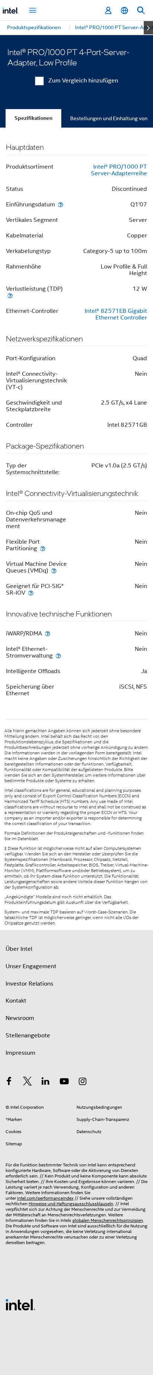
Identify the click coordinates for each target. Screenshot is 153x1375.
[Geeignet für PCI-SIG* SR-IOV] (31, 592)
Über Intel (19, 949)
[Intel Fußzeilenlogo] (20, 1304)
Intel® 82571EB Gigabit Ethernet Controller (116, 314)
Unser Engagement (31, 966)
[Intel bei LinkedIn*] (45, 1082)
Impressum (20, 1053)
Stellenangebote (28, 1035)
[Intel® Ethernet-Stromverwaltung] (58, 655)
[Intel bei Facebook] (9, 1082)
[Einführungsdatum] (60, 204)
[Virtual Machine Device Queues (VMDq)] (54, 570)
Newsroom (20, 1018)
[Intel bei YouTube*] (64, 1082)
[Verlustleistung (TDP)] (10, 295)
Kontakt (16, 1000)
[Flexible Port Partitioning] (43, 548)
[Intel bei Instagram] (82, 1082)
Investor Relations (29, 983)
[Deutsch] (124, 10)
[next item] (148, 27)
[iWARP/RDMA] (47, 633)
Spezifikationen (33, 118)
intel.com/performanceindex (45, 1198)
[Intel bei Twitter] (27, 1082)
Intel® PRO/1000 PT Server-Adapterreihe (119, 170)
